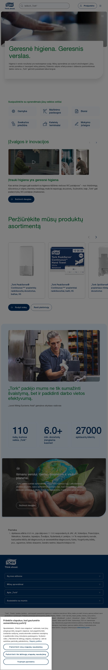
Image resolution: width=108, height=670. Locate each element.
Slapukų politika (35, 641)
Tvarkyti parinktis (26, 662)
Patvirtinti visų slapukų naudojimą (25, 647)
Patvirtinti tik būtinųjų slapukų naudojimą (26, 654)
